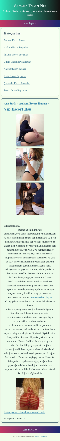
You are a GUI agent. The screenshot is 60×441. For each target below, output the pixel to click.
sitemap (44, 436)
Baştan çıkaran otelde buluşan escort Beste (24, 411)
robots (37, 436)
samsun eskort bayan (41, 297)
